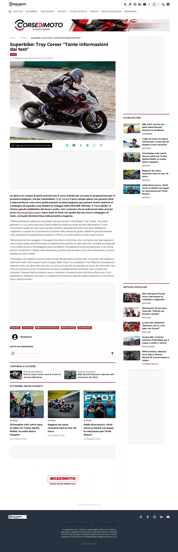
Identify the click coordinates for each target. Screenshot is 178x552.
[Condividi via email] (101, 145)
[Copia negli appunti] (94, 145)
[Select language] (156, 4)
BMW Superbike (68, 328)
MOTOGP (18, 11)
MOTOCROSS (48, 11)
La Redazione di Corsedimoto (76, 524)
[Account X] (125, 4)
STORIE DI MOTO (78, 11)
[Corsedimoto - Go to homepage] (17, 517)
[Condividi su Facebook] (73, 145)
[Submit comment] (112, 353)
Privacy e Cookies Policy (104, 524)
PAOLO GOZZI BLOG (111, 11)
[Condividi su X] (80, 145)
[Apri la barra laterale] (9, 11)
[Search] (148, 4)
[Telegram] (87, 145)
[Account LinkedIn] (139, 4)
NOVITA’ (94, 11)
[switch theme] (163, 4)
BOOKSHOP (131, 11)
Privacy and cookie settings (89, 505)
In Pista (13, 54)
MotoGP (146, 148)
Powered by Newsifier (89, 544)
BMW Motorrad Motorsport (25, 212)
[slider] (60, 496)
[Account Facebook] (130, 4)
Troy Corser (62, 199)
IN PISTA (62, 11)
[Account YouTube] (144, 4)
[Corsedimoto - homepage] (20, 4)
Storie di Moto (150, 364)
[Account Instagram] (134, 4)
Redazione (19, 58)
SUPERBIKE (32, 11)
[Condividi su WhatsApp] (67, 145)
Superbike (15, 328)
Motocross (148, 347)
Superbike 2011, (84, 328)
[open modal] (168, 4)
